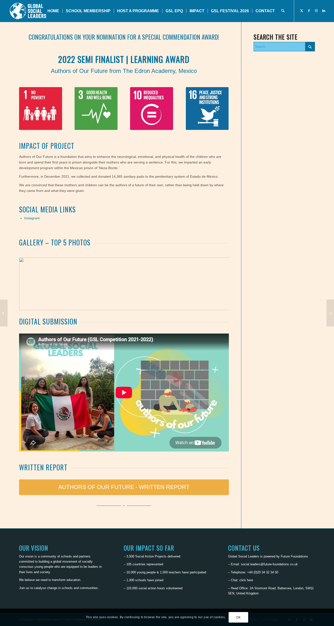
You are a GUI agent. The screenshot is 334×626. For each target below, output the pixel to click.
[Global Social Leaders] (28, 11)
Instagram (32, 218)
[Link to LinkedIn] (323, 10)
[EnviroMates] (330, 313)
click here (246, 580)
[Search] (283, 11)
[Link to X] (301, 10)
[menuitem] (53, 11)
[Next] (218, 283)
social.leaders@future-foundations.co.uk (269, 564)
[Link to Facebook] (309, 10)
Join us (24, 588)
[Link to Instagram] (316, 10)
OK (238, 617)
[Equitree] (4, 313)
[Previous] (30, 283)
